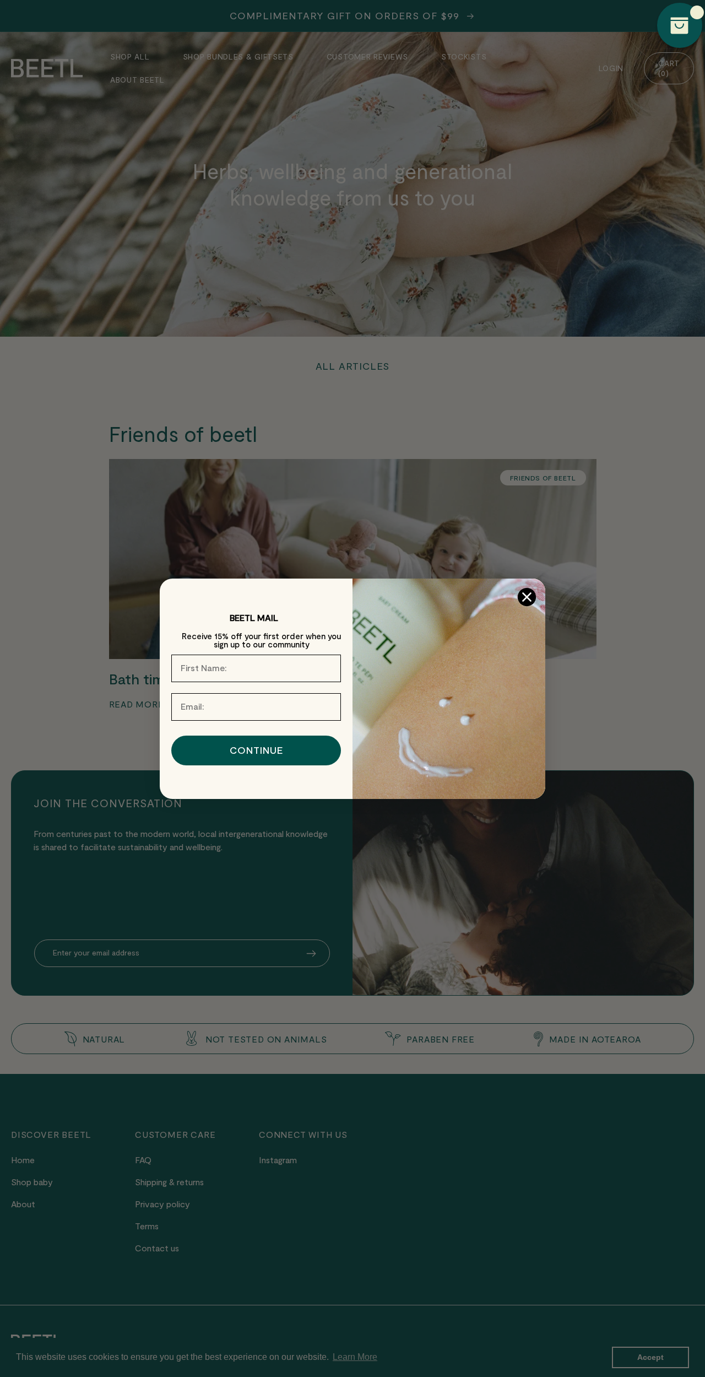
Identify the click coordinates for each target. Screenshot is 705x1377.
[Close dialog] (526, 597)
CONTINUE (256, 750)
